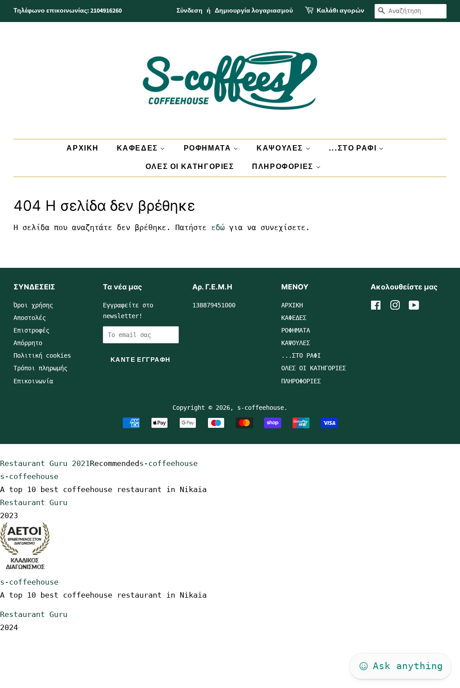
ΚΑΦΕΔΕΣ (138, 148)
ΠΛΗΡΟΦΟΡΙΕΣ (283, 167)
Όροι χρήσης (33, 305)
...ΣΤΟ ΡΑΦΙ (354, 148)
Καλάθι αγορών (340, 10)
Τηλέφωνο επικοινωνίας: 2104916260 (67, 10)
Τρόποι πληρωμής (40, 368)
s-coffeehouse (260, 407)
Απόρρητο (27, 342)
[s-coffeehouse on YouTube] (414, 307)
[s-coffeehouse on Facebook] (376, 307)
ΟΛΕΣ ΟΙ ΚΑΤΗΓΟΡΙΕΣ (190, 167)
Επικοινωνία (33, 381)
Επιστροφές (31, 330)
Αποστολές (29, 317)
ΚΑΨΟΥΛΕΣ (281, 148)
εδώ (218, 227)
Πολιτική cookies (42, 355)
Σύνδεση (190, 10)
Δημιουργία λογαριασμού (254, 10)
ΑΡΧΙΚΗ (82, 148)
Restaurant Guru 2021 (45, 463)
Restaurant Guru (33, 502)
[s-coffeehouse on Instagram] (395, 307)
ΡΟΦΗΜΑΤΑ (208, 148)
